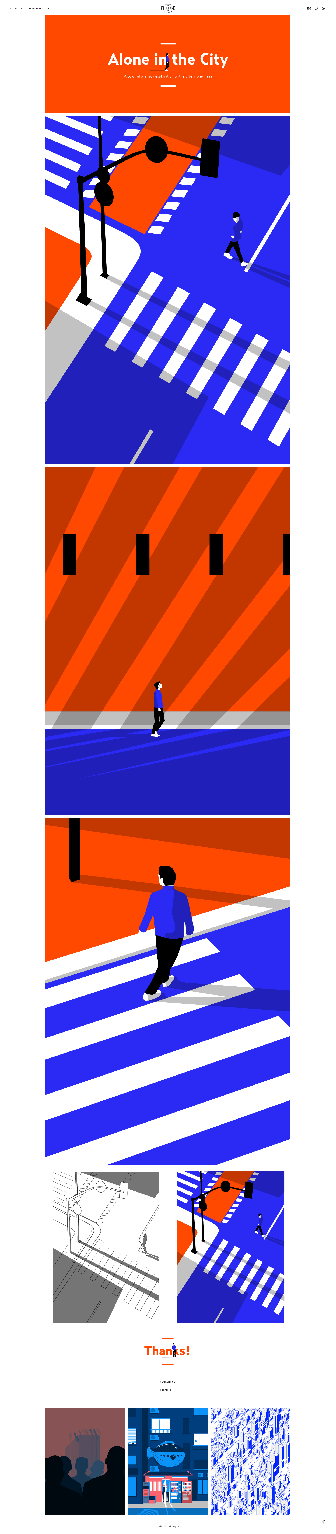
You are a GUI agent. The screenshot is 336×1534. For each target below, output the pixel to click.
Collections (35, 8)
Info (49, 8)
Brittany (172, 1526)
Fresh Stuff (17, 8)
